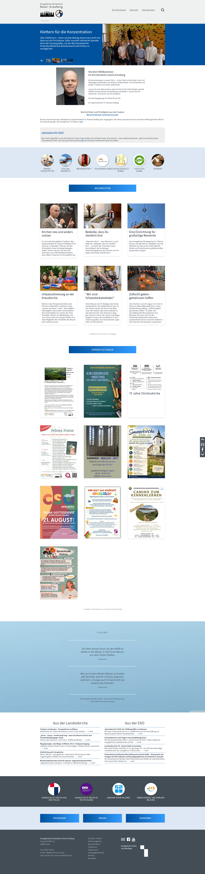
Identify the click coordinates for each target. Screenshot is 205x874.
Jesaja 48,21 (102, 659)
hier (82, 140)
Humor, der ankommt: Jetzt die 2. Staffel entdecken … (66, 737)
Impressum (92, 847)
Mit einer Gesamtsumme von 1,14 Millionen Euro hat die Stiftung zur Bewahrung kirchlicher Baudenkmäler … (131, 731)
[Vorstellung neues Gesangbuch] (102, 391)
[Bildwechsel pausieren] (41, 60)
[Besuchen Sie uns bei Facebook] (202, 449)
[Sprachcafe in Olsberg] (59, 572)
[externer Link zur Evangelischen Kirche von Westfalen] (134, 851)
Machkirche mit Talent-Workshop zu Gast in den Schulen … (66, 730)
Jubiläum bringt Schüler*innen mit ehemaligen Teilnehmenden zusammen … (69, 746)
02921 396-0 (49, 850)
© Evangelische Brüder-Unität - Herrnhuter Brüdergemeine (102, 699)
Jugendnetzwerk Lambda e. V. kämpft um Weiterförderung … (67, 761)
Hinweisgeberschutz (96, 852)
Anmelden (92, 858)
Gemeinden (148, 10)
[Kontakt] (202, 444)
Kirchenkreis (119, 10)
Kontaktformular (65, 855)
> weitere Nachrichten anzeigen (102, 334)
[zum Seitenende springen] (202, 454)
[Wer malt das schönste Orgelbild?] (102, 512)
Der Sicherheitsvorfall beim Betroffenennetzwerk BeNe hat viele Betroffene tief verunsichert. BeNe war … (134, 757)
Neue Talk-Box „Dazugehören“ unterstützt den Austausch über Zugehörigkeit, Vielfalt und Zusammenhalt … (65, 754)
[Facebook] (128, 839)
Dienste (134, 10)
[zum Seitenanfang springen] (202, 439)
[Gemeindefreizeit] (146, 512)
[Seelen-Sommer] (102, 451)
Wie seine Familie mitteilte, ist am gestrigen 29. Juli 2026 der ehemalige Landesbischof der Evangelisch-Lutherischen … (133, 748)
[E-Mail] (123, 839)
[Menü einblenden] (162, 10)
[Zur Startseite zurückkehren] (51, 10)
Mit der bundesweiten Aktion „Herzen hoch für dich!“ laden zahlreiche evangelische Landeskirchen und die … (132, 739)
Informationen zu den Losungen (102, 701)
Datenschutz (93, 850)
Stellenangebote (94, 841)
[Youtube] (133, 839)
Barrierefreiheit (94, 844)
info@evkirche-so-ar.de (55, 852)
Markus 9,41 (102, 687)
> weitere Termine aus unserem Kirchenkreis (102, 609)
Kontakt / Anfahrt (95, 838)
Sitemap (91, 855)
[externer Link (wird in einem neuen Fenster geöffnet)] (59, 391)
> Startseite (44, 21)
